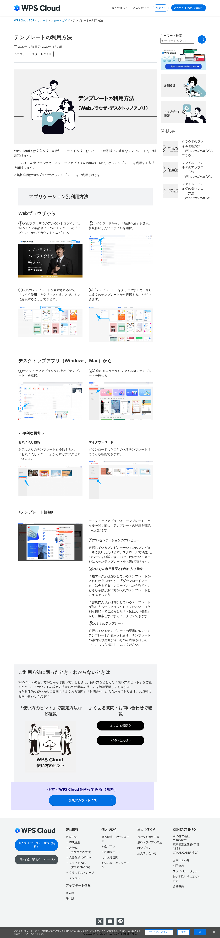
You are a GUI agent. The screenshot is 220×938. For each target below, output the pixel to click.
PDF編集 (74, 842)
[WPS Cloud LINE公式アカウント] (120, 921)
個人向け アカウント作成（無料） (36, 844)
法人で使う (140, 8)
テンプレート (77, 878)
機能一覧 (71, 837)
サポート (42, 20)
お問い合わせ (119, 740)
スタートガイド (60, 20)
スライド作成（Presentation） (80, 865)
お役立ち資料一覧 (148, 837)
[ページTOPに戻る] (211, 793)
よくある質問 (119, 726)
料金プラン (108, 846)
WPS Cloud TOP (24, 20)
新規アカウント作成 (83, 800)
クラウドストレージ (81, 872)
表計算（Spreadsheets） (81, 850)
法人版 (70, 898)
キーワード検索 (171, 35)
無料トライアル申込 (149, 842)
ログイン (160, 8)
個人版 (70, 893)
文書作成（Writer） (81, 857)
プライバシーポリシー (186, 871)
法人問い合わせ (147, 853)
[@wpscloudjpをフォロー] (99, 921)
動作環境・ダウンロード (115, 839)
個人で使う (118, 8)
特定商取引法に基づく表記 (186, 879)
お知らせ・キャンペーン (115, 865)
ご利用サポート (111, 852)
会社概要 (178, 886)
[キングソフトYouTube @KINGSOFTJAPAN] (110, 921)
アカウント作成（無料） (188, 8)
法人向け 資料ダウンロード (36, 859)
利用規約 (178, 866)
